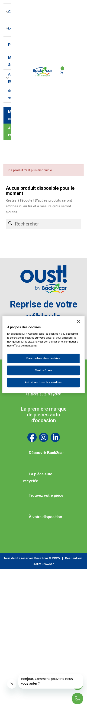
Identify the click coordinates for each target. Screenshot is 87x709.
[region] (43, 354)
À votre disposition (45, 517)
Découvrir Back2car (46, 453)
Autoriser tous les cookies (43, 382)
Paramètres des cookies (43, 358)
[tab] (43, 453)
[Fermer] (78, 321)
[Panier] (62, 71)
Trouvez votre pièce (46, 495)
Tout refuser (43, 370)
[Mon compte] (71, 71)
